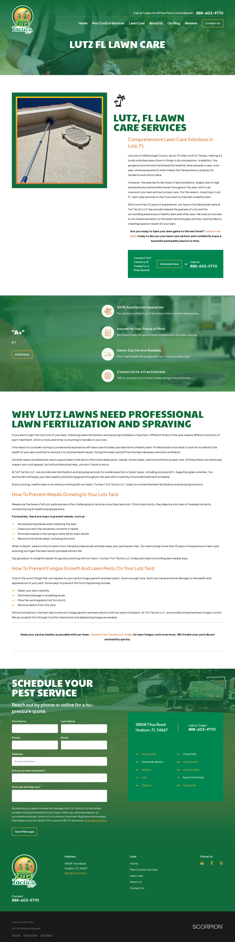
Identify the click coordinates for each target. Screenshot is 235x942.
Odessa (146, 785)
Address (17, 754)
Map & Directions (76, 873)
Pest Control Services (144, 869)
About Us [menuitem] (156, 23)
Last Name (68, 721)
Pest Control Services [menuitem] (108, 23)
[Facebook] (212, 863)
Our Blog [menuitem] (173, 23)
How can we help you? (26, 787)
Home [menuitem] (83, 23)
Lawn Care (136, 875)
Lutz (144, 777)
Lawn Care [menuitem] (137, 23)
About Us (136, 881)
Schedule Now (169, 264)
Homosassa (190, 761)
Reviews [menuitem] (191, 23)
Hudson (146, 769)
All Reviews (22, 354)
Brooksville (148, 754)
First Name (19, 721)
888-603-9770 (209, 13)
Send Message (24, 831)
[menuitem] (16, 935)
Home (134, 863)
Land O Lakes (191, 769)
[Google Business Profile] (202, 863)
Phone (16, 737)
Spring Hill (189, 785)
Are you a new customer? (28, 770)
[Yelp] (221, 863)
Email (64, 737)
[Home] (22, 20)
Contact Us (212, 23)
